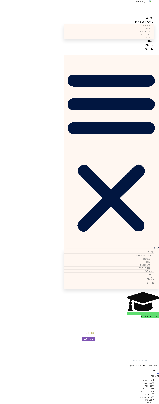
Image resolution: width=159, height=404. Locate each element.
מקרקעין (146, 25)
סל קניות (148, 44)
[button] (111, 152)
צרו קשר (148, 48)
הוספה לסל (88, 339)
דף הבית (148, 17)
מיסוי (148, 28)
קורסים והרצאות (144, 21)
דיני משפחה (145, 31)
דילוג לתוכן (155, 370)
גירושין (147, 37)
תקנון (150, 40)
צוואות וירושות (144, 34)
